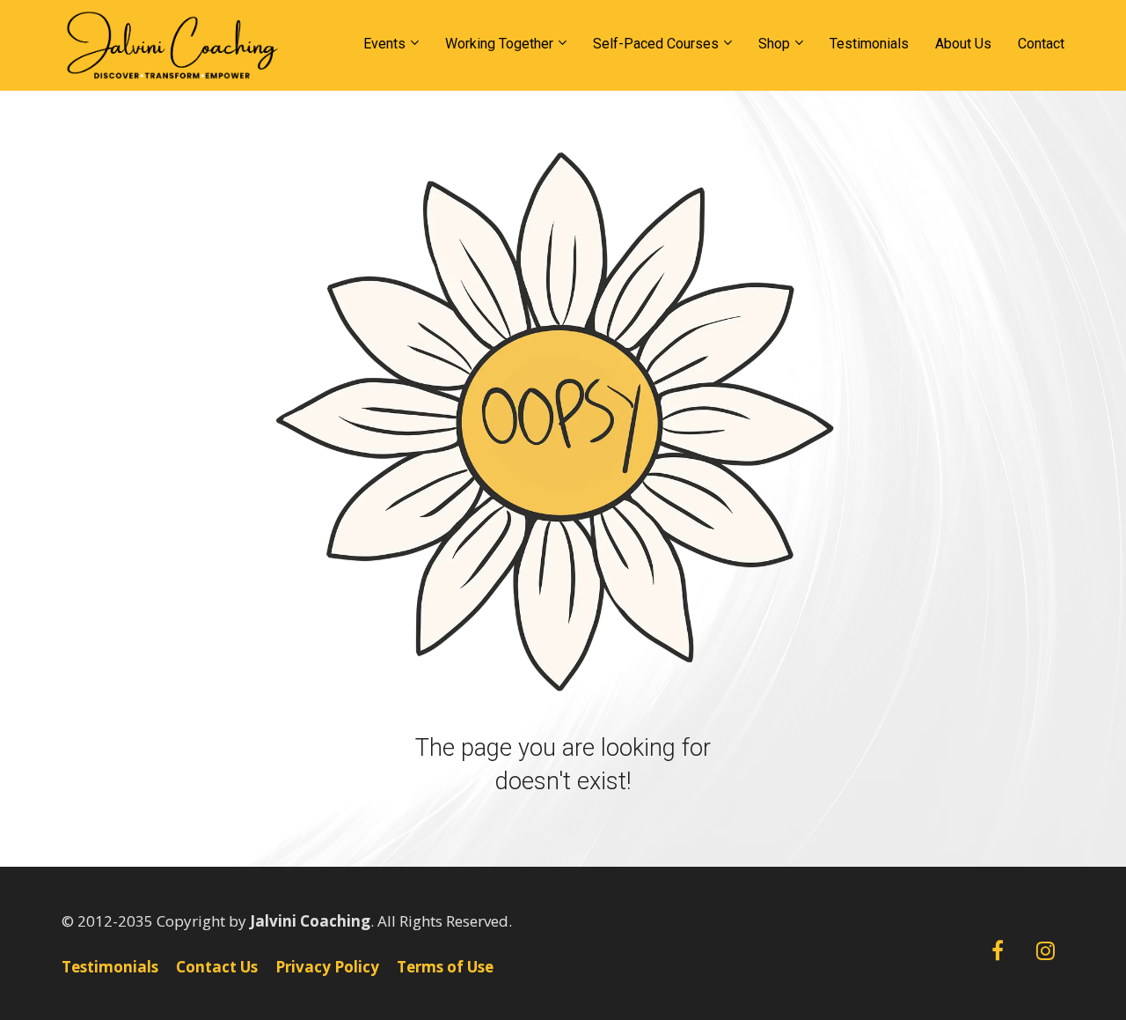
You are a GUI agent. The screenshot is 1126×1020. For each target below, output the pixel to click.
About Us (963, 43)
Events (384, 43)
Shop (774, 43)
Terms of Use (445, 967)
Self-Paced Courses (656, 43)
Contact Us (217, 967)
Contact (1041, 43)
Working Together (499, 43)
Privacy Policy (327, 967)
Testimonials (869, 43)
